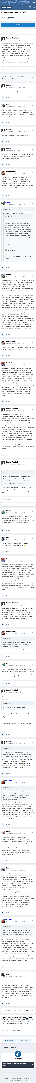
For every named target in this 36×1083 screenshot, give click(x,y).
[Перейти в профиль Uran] (3, 832)
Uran (8, 831)
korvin (8, 510)
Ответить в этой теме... (12, 1030)
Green (8, 275)
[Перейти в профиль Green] (3, 276)
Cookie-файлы (27, 1078)
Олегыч (9, 363)
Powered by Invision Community (18, 1080)
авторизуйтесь (26, 1021)
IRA (7, 104)
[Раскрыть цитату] (4, 209)
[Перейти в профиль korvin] (3, 512)
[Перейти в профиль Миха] (3, 539)
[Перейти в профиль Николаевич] (3, 173)
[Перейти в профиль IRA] (3, 105)
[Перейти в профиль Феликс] (3, 782)
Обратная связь (15, 1078)
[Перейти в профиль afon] (3, 203)
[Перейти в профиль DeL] (3, 975)
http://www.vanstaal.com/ (26, 427)
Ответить (18, 25)
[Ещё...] (33, 39)
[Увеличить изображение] (10, 250)
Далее (29, 31)
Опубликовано (15, 40)
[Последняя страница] (33, 31)
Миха (8, 537)
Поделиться (9, 1040)
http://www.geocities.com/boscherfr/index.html (15, 416)
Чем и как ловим (17, 19)
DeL (7, 974)
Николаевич (11, 172)
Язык (6, 1078)
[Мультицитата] (2, 69)
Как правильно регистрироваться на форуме (14, 1064)
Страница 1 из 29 (18, 31)
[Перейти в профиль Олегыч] (3, 364)
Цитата (8, 69)
